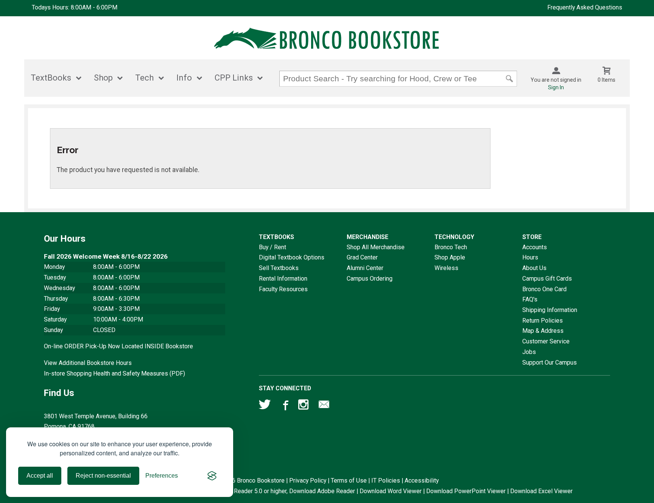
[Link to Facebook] (285, 406)
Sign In (556, 87)
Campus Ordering (369, 278)
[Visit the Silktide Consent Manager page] (212, 476)
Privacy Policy (307, 480)
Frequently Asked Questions (584, 7)
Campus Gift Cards (547, 278)
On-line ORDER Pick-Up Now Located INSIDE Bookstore (118, 346)
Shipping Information (549, 310)
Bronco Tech (450, 247)
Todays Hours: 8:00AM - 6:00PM (74, 7)
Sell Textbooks (279, 268)
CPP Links (234, 77)
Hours (530, 257)
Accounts (534, 247)
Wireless (446, 268)
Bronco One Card (544, 289)
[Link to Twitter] (265, 406)
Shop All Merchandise (376, 247)
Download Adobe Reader (322, 491)
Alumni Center (365, 268)
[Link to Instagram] (304, 406)
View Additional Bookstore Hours (88, 362)
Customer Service (546, 341)
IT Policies (385, 480)
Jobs (529, 352)
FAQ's (529, 299)
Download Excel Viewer (541, 491)
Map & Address (543, 330)
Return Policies (542, 320)
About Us (534, 268)
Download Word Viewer (391, 491)
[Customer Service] (324, 406)
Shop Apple (449, 257)
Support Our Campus (549, 362)
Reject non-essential (103, 475)
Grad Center (362, 257)
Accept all (39, 475)
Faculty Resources (283, 289)
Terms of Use (349, 480)
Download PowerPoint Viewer (466, 491)
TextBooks (51, 77)
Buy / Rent (272, 247)
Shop (103, 77)
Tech (144, 77)
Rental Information (283, 278)
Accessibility (422, 480)
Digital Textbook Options (291, 257)
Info (184, 77)
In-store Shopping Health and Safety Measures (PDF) (114, 373)
